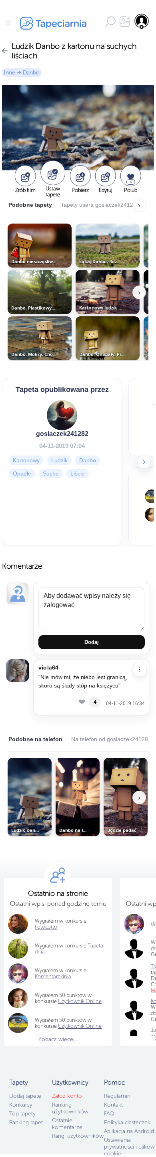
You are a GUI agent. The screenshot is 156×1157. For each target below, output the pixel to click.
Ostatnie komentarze (67, 1124)
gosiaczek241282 (62, 433)
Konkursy (20, 1104)
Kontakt (113, 1104)
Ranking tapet (26, 1122)
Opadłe (22, 473)
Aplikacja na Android (129, 1131)
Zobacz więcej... (58, 1039)
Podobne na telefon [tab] (35, 739)
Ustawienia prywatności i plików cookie (129, 1147)
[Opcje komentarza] (139, 669)
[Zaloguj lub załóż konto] (142, 21)
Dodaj (91, 642)
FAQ (109, 1113)
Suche (51, 473)
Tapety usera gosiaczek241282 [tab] (100, 205)
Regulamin (117, 1096)
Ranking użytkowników (70, 1108)
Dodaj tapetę (25, 1096)
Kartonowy (26, 460)
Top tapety (22, 1113)
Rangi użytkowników (78, 1136)
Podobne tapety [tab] (30, 205)
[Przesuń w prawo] (144, 462)
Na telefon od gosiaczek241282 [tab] (111, 739)
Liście (77, 473)
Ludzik (59, 460)
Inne (9, 72)
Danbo (31, 72)
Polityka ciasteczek (127, 1122)
